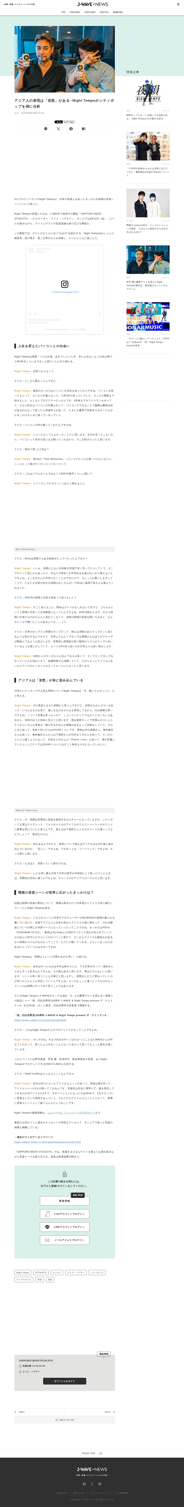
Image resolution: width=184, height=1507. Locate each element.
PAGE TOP (88, 1453)
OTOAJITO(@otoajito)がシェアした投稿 (65, 329)
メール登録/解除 (121, 1493)
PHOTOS (104, 12)
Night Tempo (22, 1272)
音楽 (50, 1279)
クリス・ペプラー (76, 1272)
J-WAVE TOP (61, 1493)
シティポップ (97, 1272)
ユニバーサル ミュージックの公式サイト (71, 1112)
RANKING (118, 12)
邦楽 (40, 1279)
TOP (63, 12)
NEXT (108, 1412)
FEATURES (75, 12)
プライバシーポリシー (99, 1493)
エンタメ (57, 1272)
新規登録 (71, 1199)
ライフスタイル (23, 1279)
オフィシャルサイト (64, 1381)
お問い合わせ (78, 1493)
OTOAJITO (41, 1272)
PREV (21, 1412)
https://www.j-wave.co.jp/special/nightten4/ (40, 1020)
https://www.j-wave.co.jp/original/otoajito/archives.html (47, 1142)
